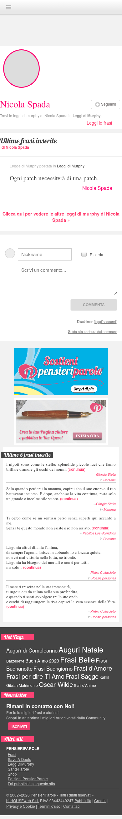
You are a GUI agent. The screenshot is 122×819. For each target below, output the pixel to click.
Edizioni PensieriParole (28, 778)
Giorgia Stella (106, 474)
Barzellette (15, 660)
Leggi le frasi (99, 122)
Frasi (12, 754)
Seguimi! (108, 104)
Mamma (110, 509)
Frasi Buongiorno (53, 668)
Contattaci (71, 806)
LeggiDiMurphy (21, 764)
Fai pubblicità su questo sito (31, 783)
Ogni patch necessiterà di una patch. (54, 178)
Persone (109, 480)
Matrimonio (28, 685)
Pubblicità (82, 800)
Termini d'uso (49, 806)
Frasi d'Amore (93, 668)
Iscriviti (19, 726)
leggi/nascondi (105, 321)
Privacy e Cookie (20, 806)
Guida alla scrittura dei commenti (92, 331)
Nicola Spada (97, 187)
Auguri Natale (80, 649)
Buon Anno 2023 (42, 661)
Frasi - (61, 7)
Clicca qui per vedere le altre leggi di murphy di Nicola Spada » (61, 217)
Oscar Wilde (56, 684)
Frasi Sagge (82, 676)
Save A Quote (19, 759)
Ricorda (96, 254)
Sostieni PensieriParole (61, 371)
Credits (100, 800)
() (61, 466)
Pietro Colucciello (103, 572)
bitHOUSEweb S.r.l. (22, 800)
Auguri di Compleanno (32, 650)
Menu (8, 7)
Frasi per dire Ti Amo (35, 676)
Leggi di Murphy (87, 115)
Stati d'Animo (85, 685)
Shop (12, 774)
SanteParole (18, 769)
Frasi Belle (77, 659)
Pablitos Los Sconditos (99, 533)
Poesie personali (103, 578)
